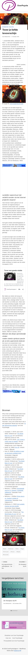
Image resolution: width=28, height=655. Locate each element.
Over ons (8, 638)
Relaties (11, 26)
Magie (22, 548)
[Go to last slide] (4, 595)
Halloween (11, 548)
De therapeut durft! (22, 564)
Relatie (18, 551)
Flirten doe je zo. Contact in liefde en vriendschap (14, 498)
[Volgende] (24, 595)
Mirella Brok (7, 36)
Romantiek (5, 554)
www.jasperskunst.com (16, 104)
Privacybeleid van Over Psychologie (14, 641)
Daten (4, 548)
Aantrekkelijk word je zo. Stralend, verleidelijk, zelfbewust (14, 490)
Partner (13, 551)
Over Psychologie (17, 638)
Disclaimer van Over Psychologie (14, 635)
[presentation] (14, 589)
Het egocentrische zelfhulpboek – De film (7, 565)
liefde (17, 548)
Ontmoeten (6, 551)
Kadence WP (17, 650)
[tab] (12, 610)
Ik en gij (17, 447)
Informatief (5, 26)
